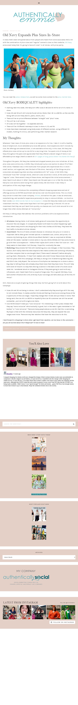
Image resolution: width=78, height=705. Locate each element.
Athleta (37, 195)
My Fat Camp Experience (39, 446)
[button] (39, 2)
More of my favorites (39, 494)
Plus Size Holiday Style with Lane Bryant (61, 356)
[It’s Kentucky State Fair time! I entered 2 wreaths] (10, 612)
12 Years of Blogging (39, 483)
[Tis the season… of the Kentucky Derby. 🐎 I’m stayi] (68, 612)
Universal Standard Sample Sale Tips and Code (39, 534)
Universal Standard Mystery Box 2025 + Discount (39, 356)
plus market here (64, 97)
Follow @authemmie (67, 602)
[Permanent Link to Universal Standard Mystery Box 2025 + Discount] (38, 366)
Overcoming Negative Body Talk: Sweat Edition (39, 464)
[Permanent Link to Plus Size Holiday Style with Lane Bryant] (60, 366)
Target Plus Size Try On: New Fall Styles (38, 515)
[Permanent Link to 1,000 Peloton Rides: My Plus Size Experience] (16, 366)
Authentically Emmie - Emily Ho (39, 17)
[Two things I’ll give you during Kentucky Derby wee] (54, 612)
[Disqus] (39, 394)
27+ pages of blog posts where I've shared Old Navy (54, 156)
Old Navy (68, 42)
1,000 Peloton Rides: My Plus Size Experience (16, 356)
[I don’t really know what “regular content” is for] (24, 612)
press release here (22, 97)
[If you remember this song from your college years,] (39, 612)
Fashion (5, 30)
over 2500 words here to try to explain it (27, 201)
